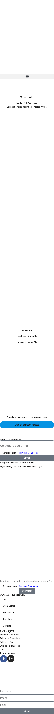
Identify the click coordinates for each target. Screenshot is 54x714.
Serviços (7, 612)
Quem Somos (9, 606)
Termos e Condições (28, 453)
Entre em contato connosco (27, 424)
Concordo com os (20, 453)
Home (5, 599)
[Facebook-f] (3, 658)
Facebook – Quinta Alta (27, 336)
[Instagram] (10, 658)
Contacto (7, 626)
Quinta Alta (27, 330)
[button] (27, 76)
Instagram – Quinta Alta (27, 342)
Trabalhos (7, 619)
